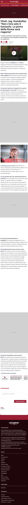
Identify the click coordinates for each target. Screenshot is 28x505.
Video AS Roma (4, 477)
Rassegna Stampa (5, 479)
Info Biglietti (4, 473)
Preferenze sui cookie (6, 502)
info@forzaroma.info (5, 446)
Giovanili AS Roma (5, 469)
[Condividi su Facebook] (4, 42)
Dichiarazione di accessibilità (7, 500)
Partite (2, 460)
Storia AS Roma (4, 464)
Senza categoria (15, 5)
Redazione (3, 480)
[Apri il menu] (2, 1)
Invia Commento (20, 401)
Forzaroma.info (5, 5)
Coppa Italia (4, 471)
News (2, 455)
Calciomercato (4, 457)
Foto (2, 475)
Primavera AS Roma (5, 466)
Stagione (3, 462)
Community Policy (5, 496)
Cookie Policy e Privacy (6, 498)
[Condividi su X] (6, 42)
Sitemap (3, 494)
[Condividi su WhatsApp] (1, 42)
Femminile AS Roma (5, 468)
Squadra (3, 459)
